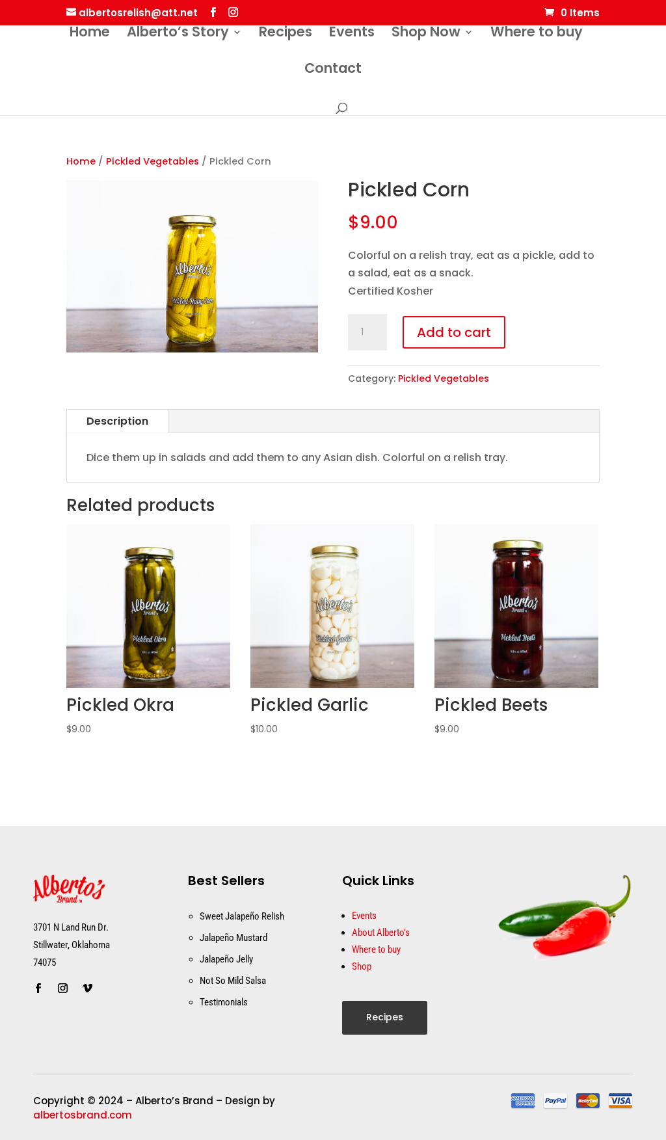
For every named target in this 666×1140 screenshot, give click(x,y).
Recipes (285, 34)
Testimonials (224, 1002)
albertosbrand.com (82, 1115)
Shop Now (426, 34)
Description (117, 421)
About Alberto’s (381, 932)
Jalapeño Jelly (226, 959)
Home (90, 34)
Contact (333, 70)
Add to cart (454, 332)
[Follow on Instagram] (62, 988)
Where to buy (536, 34)
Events (352, 34)
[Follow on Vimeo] (87, 988)
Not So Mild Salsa (233, 981)
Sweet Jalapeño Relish (242, 916)
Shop (361, 966)
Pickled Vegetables (152, 161)
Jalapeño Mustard (233, 938)
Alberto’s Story (178, 34)
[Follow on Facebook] (37, 988)
